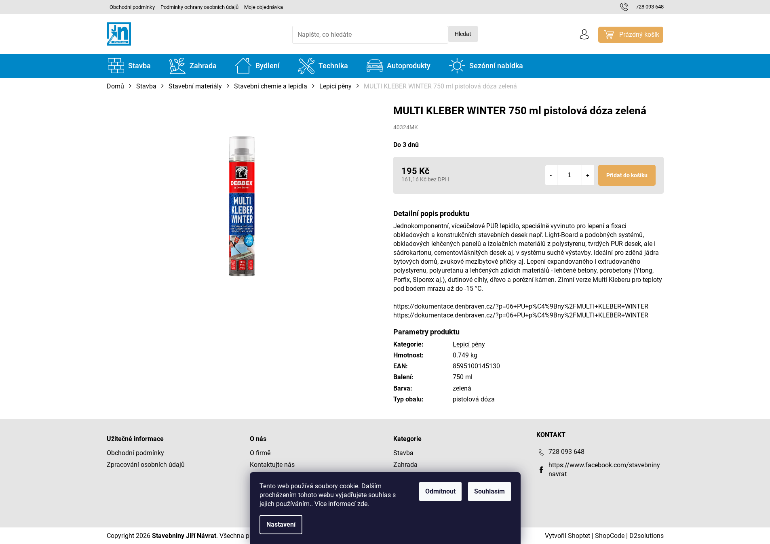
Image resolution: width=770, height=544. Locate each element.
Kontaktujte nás (272, 464)
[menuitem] (129, 66)
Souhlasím (489, 491)
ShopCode (609, 536)
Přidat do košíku (627, 175)
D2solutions (646, 536)
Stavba (403, 453)
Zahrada (405, 464)
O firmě (260, 453)
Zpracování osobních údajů (146, 464)
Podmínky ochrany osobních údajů (199, 7)
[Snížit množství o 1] (551, 175)
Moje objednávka (263, 7)
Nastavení (280, 524)
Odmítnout (440, 491)
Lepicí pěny (469, 344)
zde (362, 504)
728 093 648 (566, 452)
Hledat (463, 34)
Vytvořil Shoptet (567, 536)
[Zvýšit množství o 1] (588, 175)
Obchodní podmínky (132, 7)
